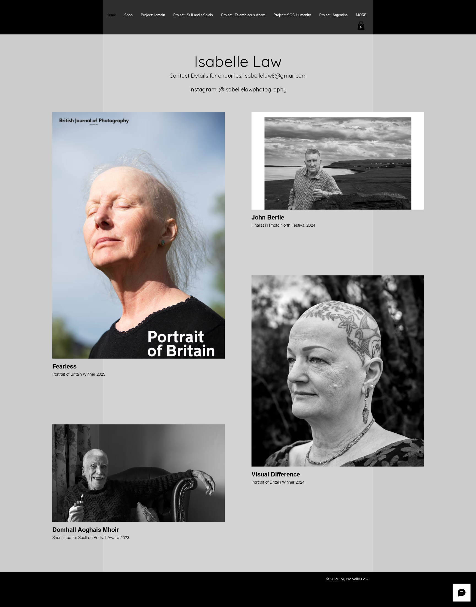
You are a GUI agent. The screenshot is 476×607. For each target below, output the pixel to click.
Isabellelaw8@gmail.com (275, 75)
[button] (361, 25)
